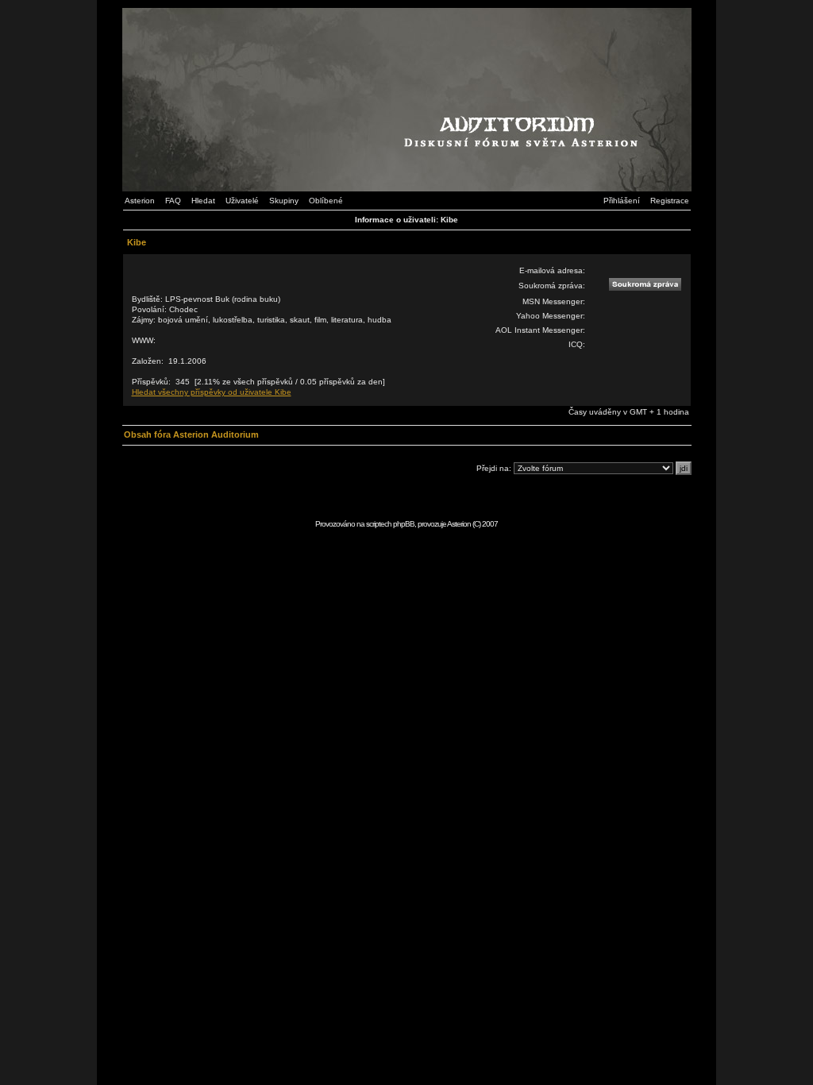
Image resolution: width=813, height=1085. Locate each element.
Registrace (669, 200)
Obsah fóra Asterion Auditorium (191, 434)
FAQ (173, 200)
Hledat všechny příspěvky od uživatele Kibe (211, 392)
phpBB (403, 523)
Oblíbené (326, 200)
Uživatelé (242, 200)
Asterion (140, 200)
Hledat (203, 200)
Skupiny (284, 200)
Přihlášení (621, 200)
